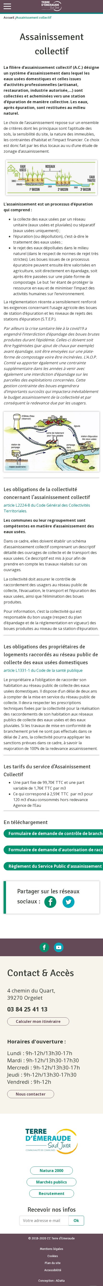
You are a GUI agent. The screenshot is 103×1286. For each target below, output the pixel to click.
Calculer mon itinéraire (38, 1021)
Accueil (9, 18)
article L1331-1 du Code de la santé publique (43, 670)
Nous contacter (31, 1094)
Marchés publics (51, 1182)
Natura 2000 (51, 1170)
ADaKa (60, 1281)
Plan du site (53, 1263)
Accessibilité (52, 1270)
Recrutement (51, 1193)
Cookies (52, 1256)
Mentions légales (51, 1249)
